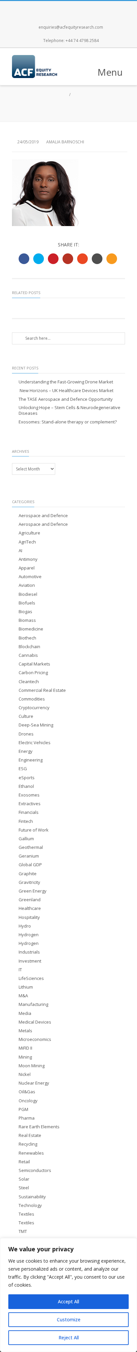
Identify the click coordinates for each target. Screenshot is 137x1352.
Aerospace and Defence (43, 515)
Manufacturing (33, 1004)
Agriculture (29, 533)
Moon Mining (32, 1066)
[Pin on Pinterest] (53, 258)
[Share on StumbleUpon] (82, 258)
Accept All (68, 1301)
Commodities (32, 699)
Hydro (25, 926)
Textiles (26, 1214)
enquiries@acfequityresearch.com (71, 27)
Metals (25, 1031)
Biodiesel (28, 594)
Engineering (31, 760)
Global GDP (30, 865)
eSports (27, 778)
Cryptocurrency (34, 708)
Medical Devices (35, 1022)
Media (25, 1013)
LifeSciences (31, 978)
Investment (30, 961)
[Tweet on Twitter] (38, 258)
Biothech (27, 638)
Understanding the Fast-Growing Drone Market (66, 382)
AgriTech (27, 542)
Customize (68, 1319)
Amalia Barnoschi (65, 142)
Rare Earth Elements (39, 1127)
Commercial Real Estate (42, 690)
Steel (24, 1188)
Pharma (27, 1118)
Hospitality (29, 917)
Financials (29, 812)
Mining (25, 1057)
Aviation (27, 585)
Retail (24, 1162)
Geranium (29, 856)
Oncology (28, 1101)
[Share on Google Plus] (68, 258)
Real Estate (30, 1135)
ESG (23, 769)
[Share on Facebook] (24, 258)
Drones (26, 734)
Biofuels (27, 603)
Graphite (28, 874)
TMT (23, 1231)
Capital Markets (34, 664)
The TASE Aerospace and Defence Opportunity (66, 399)
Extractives (30, 804)
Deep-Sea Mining (36, 725)
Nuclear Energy (34, 1083)
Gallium (26, 839)
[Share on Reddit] (97, 258)
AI (20, 550)
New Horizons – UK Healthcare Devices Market (66, 390)
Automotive (30, 576)
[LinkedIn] (90, 7)
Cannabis (28, 655)
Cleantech (29, 682)
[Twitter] (61, 7)
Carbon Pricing (33, 672)
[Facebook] (46, 7)
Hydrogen (29, 935)
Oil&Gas (27, 1092)
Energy (26, 751)
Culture (26, 716)
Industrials (29, 952)
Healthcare (30, 908)
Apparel (27, 568)
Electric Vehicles (35, 743)
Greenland (30, 900)
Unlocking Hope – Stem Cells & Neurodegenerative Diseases (69, 410)
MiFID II (25, 1048)
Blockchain (29, 646)
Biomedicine (31, 629)
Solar (24, 1179)
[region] (68, 1295)
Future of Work (34, 830)
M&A (23, 996)
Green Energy (33, 891)
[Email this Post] (111, 258)
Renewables (31, 1153)
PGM (23, 1109)
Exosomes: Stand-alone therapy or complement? (68, 422)
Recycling (28, 1144)
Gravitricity (29, 882)
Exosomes (29, 795)
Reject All (69, 1337)
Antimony (28, 559)
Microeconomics (35, 1039)
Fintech (26, 821)
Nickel (25, 1074)
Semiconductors (35, 1170)
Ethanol (26, 786)
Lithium (26, 987)
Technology (30, 1205)
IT (20, 970)
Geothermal (31, 847)
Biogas (25, 611)
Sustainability (32, 1197)
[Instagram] (75, 7)
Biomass (27, 620)
